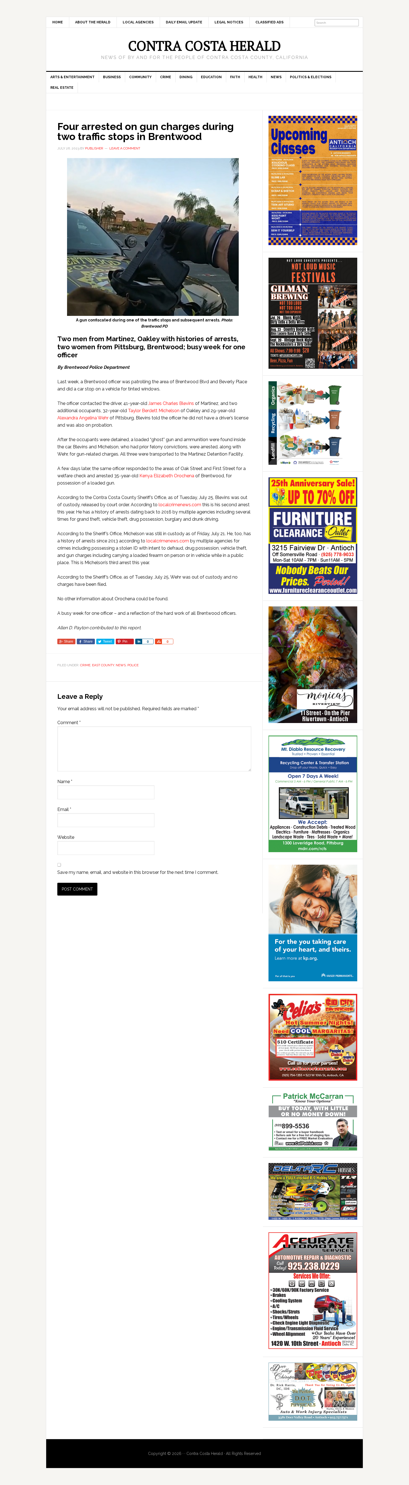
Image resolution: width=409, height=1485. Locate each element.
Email (64, 809)
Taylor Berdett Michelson (153, 410)
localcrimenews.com (180, 504)
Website (65, 837)
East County (103, 665)
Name (64, 781)
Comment (69, 722)
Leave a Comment (124, 148)
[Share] (138, 641)
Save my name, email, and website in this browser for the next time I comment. (137, 872)
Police (133, 665)
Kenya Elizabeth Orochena (166, 475)
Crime (85, 665)
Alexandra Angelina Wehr (83, 418)
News (121, 665)
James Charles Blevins (171, 403)
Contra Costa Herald (204, 46)
